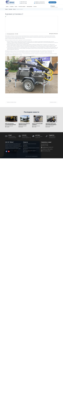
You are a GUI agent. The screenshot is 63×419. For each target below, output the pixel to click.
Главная (7, 6)
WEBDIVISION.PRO (34, 156)
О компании (11, 6)
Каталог (16, 6)
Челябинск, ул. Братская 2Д (39, 1)
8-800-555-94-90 (23, 1)
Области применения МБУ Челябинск (37, 124)
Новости (14, 9)
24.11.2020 (16, 33)
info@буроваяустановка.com (40, 3)
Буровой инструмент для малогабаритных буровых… (51, 124)
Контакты (35, 6)
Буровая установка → (53, 102)
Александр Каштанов (10, 33)
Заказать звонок (52, 2)
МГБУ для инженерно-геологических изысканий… (10, 124)
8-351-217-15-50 (23, 3)
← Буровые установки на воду (11, 102)
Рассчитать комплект (22, 6)
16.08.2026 (26, 146)
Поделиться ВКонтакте (54, 33)
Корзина (53, 6)
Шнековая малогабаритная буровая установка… (24, 124)
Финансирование (29, 6)
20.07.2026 (26, 151)
